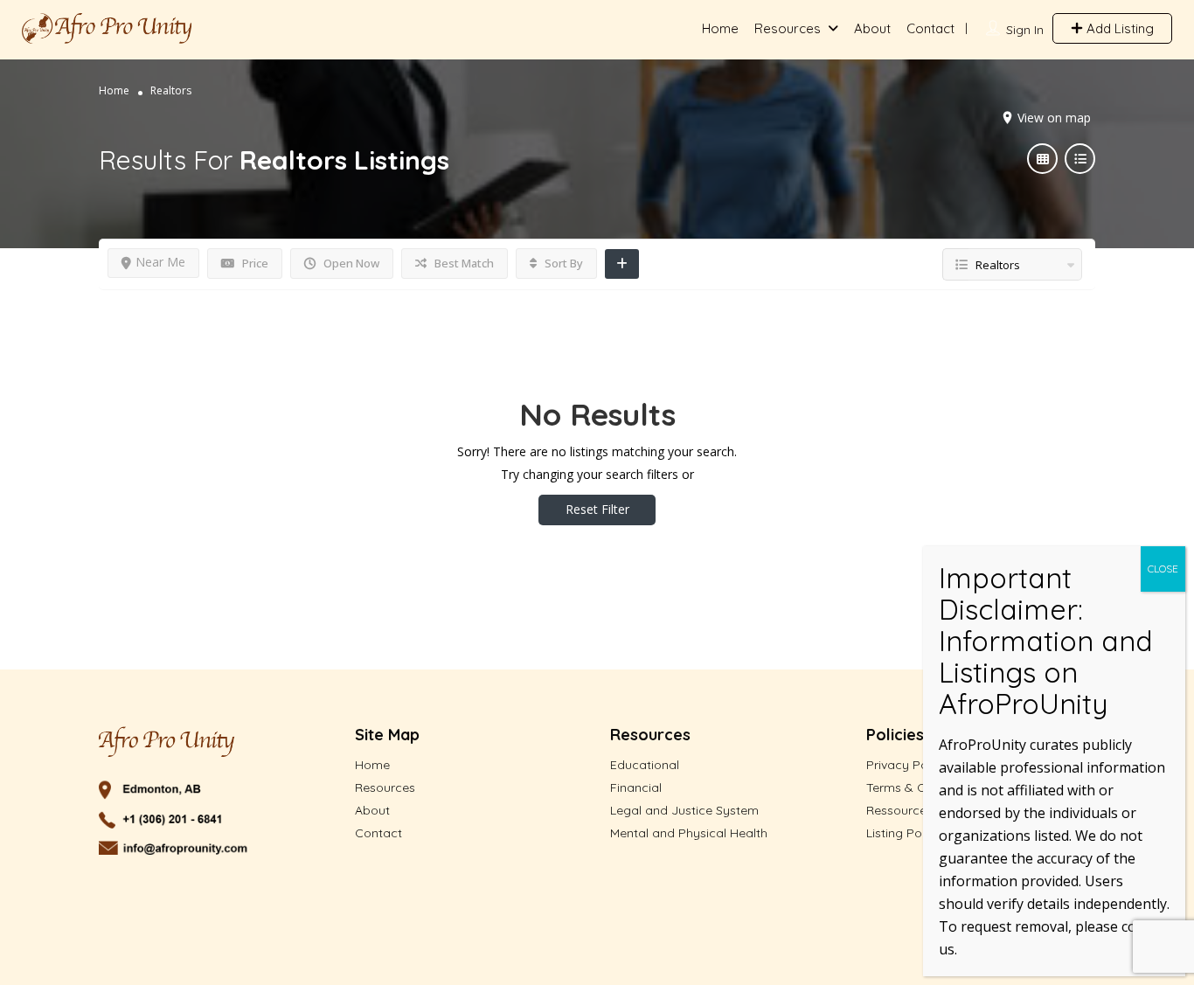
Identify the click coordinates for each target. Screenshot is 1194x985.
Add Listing (1118, 28)
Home (720, 28)
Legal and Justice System (684, 810)
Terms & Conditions (922, 787)
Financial (636, 787)
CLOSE (1163, 568)
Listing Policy (903, 833)
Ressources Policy (918, 810)
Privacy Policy (907, 765)
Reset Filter (597, 509)
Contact (930, 28)
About (872, 28)
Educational (644, 765)
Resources (787, 28)
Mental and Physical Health (688, 833)
